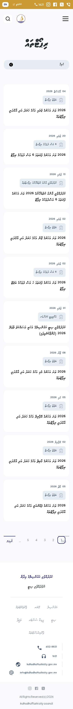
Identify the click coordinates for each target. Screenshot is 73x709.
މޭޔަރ (37, 607)
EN (5, 4)
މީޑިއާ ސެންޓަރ (36, 620)
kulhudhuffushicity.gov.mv (42, 664)
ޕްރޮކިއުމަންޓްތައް (36, 632)
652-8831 (51, 646)
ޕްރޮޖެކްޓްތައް (21, 607)
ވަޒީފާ (19, 620)
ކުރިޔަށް (9, 541)
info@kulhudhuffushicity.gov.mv (38, 672)
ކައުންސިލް (52, 607)
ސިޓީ (53, 620)
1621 (41, 4)
